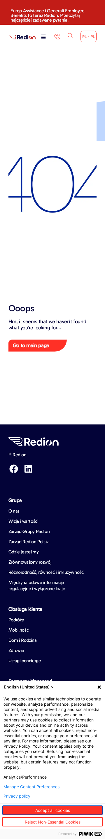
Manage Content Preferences (32, 786)
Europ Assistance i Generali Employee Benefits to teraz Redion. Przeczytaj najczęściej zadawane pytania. (47, 15)
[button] (43, 37)
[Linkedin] (28, 469)
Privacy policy (17, 796)
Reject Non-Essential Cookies (52, 821)
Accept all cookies (52, 810)
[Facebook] (13, 469)
